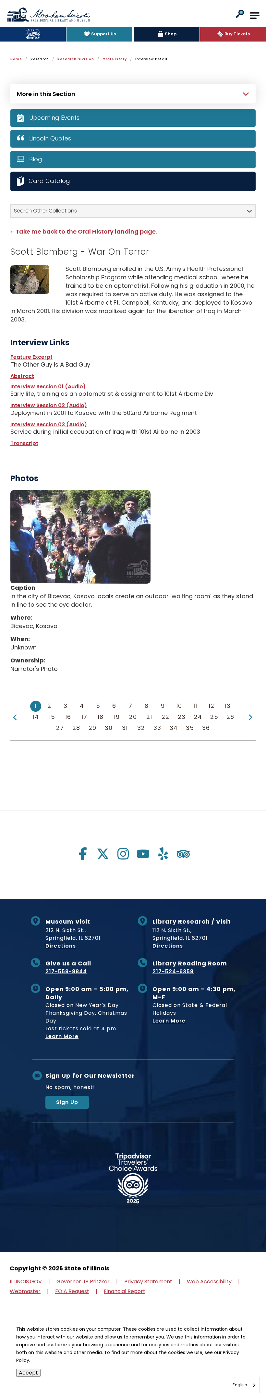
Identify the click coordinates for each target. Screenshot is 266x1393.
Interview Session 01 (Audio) (48, 386)
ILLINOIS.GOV (26, 1281)
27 (60, 728)
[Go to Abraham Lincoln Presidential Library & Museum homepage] (48, 14)
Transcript (24, 443)
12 (211, 706)
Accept (28, 1372)
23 (182, 717)
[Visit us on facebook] (82, 853)
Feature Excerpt (31, 357)
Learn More (62, 1036)
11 (195, 706)
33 (157, 728)
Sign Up (67, 1102)
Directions (60, 946)
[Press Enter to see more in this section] (133, 93)
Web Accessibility (209, 1281)
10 (179, 706)
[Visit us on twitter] (102, 853)
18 (100, 717)
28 (76, 728)
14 (36, 717)
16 (68, 717)
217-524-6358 (173, 971)
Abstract (22, 376)
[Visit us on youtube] (143, 853)
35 (190, 728)
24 (198, 717)
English (240, 1385)
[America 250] (33, 34)
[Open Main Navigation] (255, 15)
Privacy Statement (148, 1281)
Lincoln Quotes (50, 138)
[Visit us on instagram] (122, 853)
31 (125, 728)
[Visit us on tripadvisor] (183, 853)
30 (109, 728)
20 (133, 717)
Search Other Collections (45, 210)
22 (165, 717)
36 (206, 728)
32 (141, 728)
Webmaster (25, 1291)
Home (16, 59)
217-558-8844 (66, 971)
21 (149, 717)
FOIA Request (72, 1291)
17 (84, 717)
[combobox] (244, 1385)
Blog (35, 159)
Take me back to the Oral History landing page (86, 231)
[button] (240, 14)
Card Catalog (49, 181)
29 (92, 728)
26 (230, 717)
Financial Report (124, 1291)
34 (174, 728)
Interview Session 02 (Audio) (48, 405)
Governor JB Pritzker (83, 1281)
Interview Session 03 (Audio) (48, 424)
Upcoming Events (54, 118)
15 (52, 717)
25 (214, 717)
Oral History (115, 59)
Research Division (75, 59)
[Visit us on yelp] (163, 853)
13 (228, 706)
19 (117, 717)
